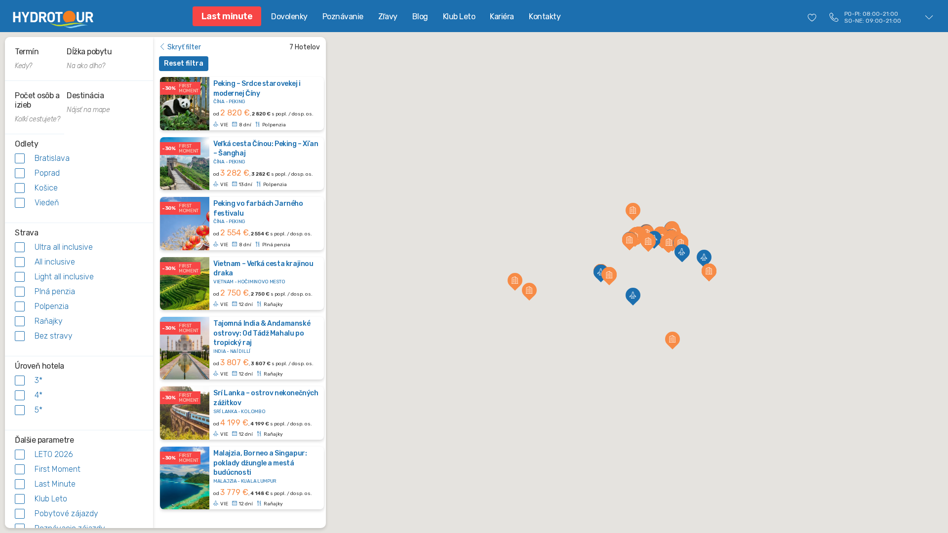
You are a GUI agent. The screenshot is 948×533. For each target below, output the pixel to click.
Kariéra (502, 16)
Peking (237, 102)
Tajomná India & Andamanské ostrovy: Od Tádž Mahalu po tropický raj (261, 333)
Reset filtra (183, 63)
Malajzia (225, 481)
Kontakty (544, 16)
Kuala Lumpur (258, 481)
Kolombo (253, 412)
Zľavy (387, 16)
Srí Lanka (225, 412)
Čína (219, 102)
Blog (420, 16)
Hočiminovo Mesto (261, 282)
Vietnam (223, 282)
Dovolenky (289, 16)
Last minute (226, 16)
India (219, 351)
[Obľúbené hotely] (812, 17)
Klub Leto (459, 16)
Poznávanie (342, 16)
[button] (600, 272)
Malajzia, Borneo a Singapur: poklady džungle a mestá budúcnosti (260, 463)
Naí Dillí (240, 351)
